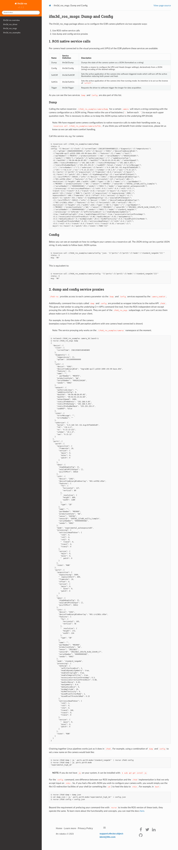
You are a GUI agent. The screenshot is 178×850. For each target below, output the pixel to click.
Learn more (70, 828)
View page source (162, 5)
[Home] (50, 5)
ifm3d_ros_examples (11, 33)
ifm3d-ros (22, 4)
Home (59, 828)
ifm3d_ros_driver (10, 24)
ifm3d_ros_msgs (10, 28)
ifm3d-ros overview (11, 20)
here (142, 811)
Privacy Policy (85, 828)
